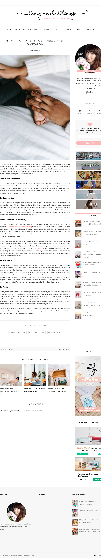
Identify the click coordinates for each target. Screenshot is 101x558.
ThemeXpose (10, 555)
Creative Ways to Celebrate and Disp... (58, 390)
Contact (78, 29)
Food (55, 29)
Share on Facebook (18, 332)
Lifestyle (27, 29)
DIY (62, 29)
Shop (69, 29)
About (17, 29)
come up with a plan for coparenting (20, 227)
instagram (80, 113)
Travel (47, 29)
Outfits (37, 29)
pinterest (89, 113)
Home (9, 29)
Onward (39, 248)
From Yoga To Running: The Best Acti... (35, 390)
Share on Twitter (38, 332)
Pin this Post (55, 332)
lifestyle (37, 338)
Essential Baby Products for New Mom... (8, 391)
